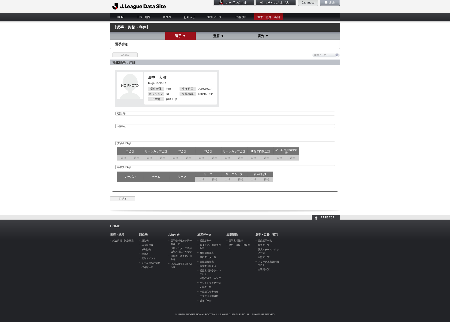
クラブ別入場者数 (209, 296)
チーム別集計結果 (151, 263)
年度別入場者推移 (209, 291)
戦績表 (145, 254)
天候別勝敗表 (207, 252)
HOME (121, 17)
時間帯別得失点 (208, 266)
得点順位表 (147, 267)
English (330, 2)
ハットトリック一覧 (210, 282)
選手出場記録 (236, 240)
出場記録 (240, 17)
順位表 (167, 17)
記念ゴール (205, 300)
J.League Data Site (139, 6)
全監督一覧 (264, 257)
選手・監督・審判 (268, 17)
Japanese (308, 2)
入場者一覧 (205, 287)
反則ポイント (149, 258)
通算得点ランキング (210, 278)
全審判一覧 (264, 269)
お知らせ (189, 17)
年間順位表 (147, 245)
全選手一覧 (264, 245)
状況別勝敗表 (207, 261)
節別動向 (146, 249)
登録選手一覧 (265, 240)
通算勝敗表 (205, 240)
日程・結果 (144, 17)
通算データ (214, 17)
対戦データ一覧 (208, 257)
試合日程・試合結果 (123, 240)
